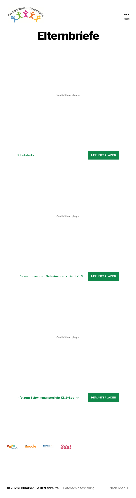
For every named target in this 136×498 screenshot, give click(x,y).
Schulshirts (25, 155)
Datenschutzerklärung (79, 488)
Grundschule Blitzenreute (39, 488)
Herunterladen (103, 155)
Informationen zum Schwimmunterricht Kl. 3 (50, 276)
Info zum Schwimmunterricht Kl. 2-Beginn (48, 397)
